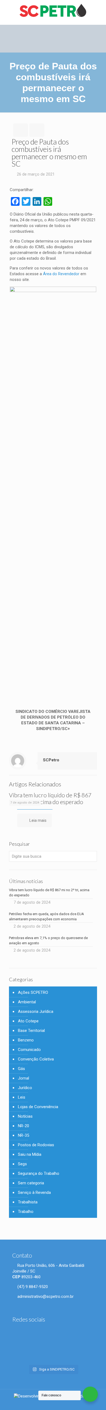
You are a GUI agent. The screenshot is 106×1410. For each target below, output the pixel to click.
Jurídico (25, 1087)
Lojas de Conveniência (38, 1106)
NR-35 (23, 1135)
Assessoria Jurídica (35, 1011)
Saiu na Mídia (29, 1154)
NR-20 (23, 1125)
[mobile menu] (98, 11)
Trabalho (25, 1211)
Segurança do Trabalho (38, 1173)
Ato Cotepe (28, 1021)
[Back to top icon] (98, 1402)
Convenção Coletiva (36, 1059)
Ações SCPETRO (33, 992)
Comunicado (29, 1049)
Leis (21, 1097)
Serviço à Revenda (34, 1192)
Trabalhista (28, 1202)
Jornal (23, 1078)
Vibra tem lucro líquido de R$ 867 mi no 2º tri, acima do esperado (50, 798)
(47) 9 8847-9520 (32, 1286)
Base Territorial (31, 1030)
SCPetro (51, 760)
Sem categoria (31, 1183)
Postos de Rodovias (36, 1144)
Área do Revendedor (61, 273)
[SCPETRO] (53, 11)
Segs (22, 1163)
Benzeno (26, 1040)
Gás (21, 1068)
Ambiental (27, 1002)
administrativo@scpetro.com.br (45, 1296)
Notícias (25, 1116)
